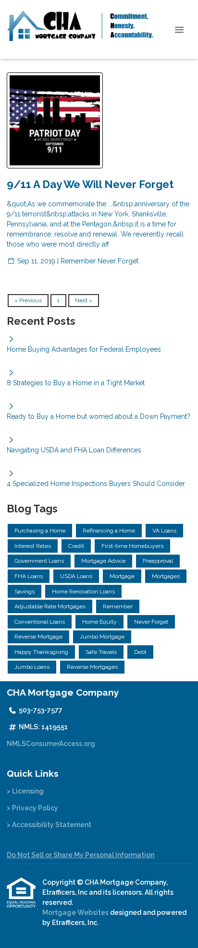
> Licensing (25, 791)
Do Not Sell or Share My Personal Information (80, 855)
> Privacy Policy (32, 808)
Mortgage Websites (76, 912)
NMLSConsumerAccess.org (51, 743)
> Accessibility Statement (49, 825)
